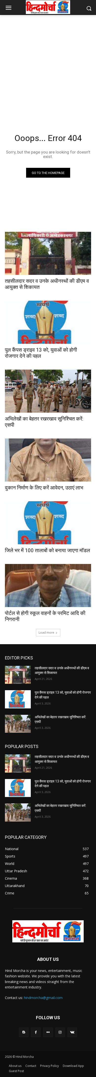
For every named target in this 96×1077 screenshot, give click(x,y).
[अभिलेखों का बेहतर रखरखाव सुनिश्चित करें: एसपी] (48, 391)
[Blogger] (24, 1032)
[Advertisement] (48, 68)
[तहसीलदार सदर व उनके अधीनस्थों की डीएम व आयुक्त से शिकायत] (48, 253)
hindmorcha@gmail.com (43, 997)
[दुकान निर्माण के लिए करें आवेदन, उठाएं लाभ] (48, 460)
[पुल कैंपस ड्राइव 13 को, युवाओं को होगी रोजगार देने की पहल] (48, 322)
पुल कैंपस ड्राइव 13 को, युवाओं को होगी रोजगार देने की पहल (41, 353)
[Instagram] (60, 1032)
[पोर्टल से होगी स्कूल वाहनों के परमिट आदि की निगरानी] (48, 585)
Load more (46, 632)
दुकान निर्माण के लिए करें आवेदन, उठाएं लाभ (44, 488)
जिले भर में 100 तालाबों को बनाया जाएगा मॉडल (47, 550)
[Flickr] (48, 1032)
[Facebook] (36, 1032)
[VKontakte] (72, 1032)
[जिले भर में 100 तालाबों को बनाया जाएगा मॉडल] (48, 522)
